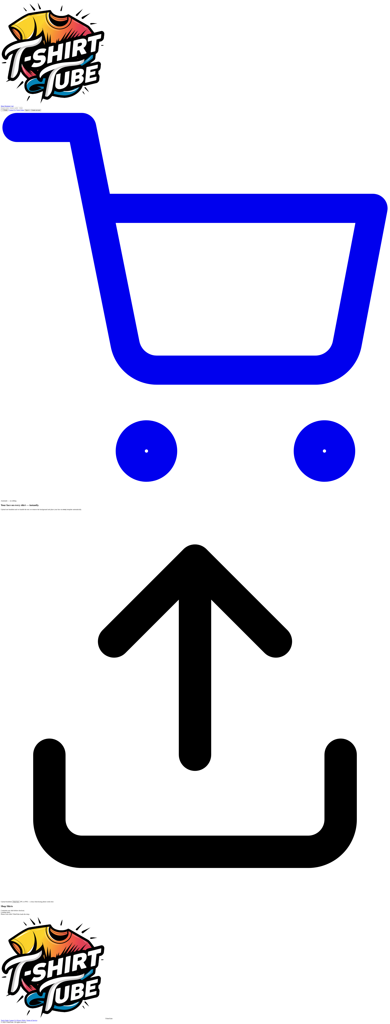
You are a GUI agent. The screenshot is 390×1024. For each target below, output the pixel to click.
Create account (35, 110)
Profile (5, 110)
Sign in (27, 110)
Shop (2, 106)
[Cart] (195, 499)
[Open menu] (1, 110)
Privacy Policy (21, 1020)
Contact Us (12, 110)
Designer (7, 106)
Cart (12, 106)
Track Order (20, 110)
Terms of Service (31, 1020)
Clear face (16, 902)
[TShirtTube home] (53, 104)
